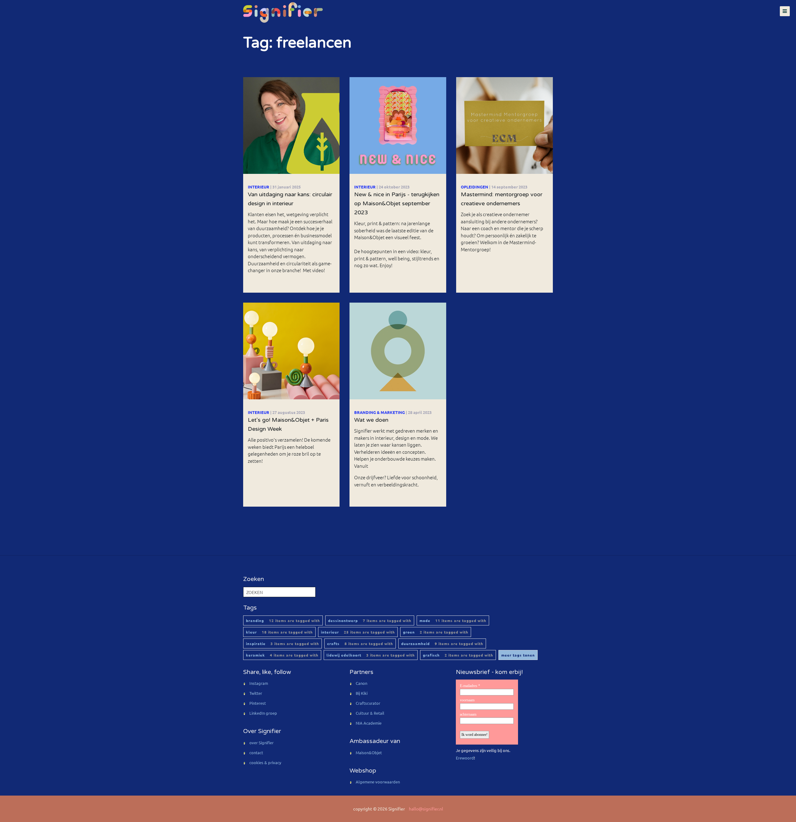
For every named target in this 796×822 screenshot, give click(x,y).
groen (435, 631)
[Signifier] (282, 12)
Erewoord (465, 757)
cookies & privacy (265, 762)
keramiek (282, 654)
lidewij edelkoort (370, 654)
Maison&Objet (369, 752)
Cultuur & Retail (370, 713)
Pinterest (257, 703)
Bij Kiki (362, 693)
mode (452, 620)
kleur (279, 631)
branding (283, 620)
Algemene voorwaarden (378, 781)
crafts (360, 643)
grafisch (458, 654)
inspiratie (282, 643)
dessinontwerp (369, 620)
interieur (358, 631)
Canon (361, 683)
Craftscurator (368, 703)
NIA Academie (369, 723)
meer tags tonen (518, 654)
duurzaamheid (442, 643)
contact (256, 752)
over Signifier (261, 742)
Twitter (255, 693)
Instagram (258, 683)
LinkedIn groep (263, 713)
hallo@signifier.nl (426, 808)
